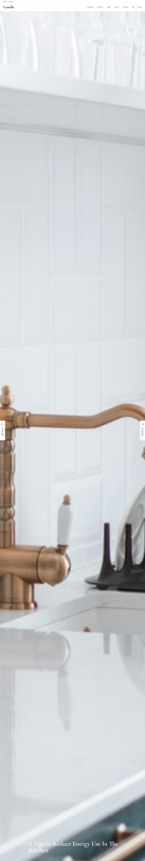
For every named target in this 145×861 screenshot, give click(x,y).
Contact (11, 1)
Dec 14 (22, 844)
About (5, 1)
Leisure (31, 838)
